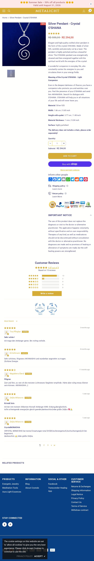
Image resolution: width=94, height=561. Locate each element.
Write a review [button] (47, 293)
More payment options (69, 170)
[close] (91, 4)
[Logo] (47, 11)
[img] (10, 328)
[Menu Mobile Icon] (3, 10)
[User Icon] (84, 11)
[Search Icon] (11, 11)
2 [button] (43, 445)
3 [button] (47, 445)
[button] (53, 33)
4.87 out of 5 (53, 268)
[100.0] (40, 308)
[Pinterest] (10, 524)
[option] (24, 44)
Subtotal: (52, 148)
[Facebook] (4, 524)
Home (4, 18)
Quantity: (52, 138)
